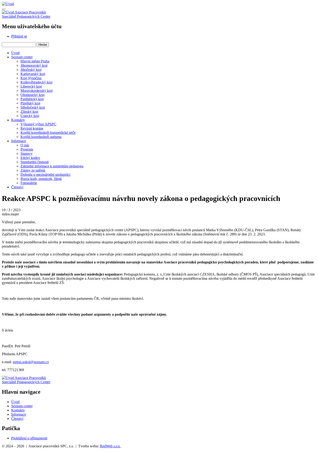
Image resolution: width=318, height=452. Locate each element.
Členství (17, 187)
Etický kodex (30, 158)
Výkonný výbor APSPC (38, 124)
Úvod (15, 53)
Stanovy (26, 153)
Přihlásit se (19, 36)
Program (26, 149)
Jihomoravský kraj (33, 65)
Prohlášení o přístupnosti (29, 438)
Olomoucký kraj (32, 95)
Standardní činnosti (34, 162)
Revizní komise (31, 128)
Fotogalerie (28, 183)
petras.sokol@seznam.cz (31, 362)
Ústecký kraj (29, 116)
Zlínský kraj (29, 112)
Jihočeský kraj (30, 70)
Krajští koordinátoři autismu (40, 137)
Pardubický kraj (32, 99)
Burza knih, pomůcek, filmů (41, 179)
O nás (24, 145)
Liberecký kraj (31, 86)
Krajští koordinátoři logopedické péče (48, 133)
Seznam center (22, 57)
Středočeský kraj (32, 107)
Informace (18, 141)
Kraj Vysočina (30, 78)
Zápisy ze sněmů (32, 170)
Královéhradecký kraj (36, 82)
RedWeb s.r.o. (110, 446)
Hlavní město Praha (34, 61)
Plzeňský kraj (30, 103)
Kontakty (18, 120)
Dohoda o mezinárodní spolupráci (45, 174)
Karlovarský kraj (32, 74)
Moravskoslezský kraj (36, 91)
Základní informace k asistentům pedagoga (51, 166)
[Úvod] (8, 4)
